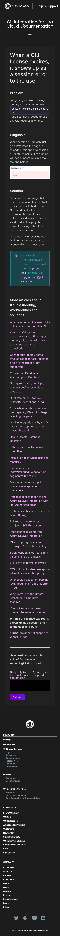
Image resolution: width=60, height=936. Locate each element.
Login (8, 752)
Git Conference (10, 821)
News (6, 887)
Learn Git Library (11, 813)
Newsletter (8, 833)
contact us (16, 677)
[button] (30, 33)
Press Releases (10, 899)
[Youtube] (34, 917)
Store (5, 848)
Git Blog (7, 817)
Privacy (7, 907)
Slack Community (11, 837)
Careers (7, 875)
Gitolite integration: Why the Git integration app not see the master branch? (29, 426)
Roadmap (10, 763)
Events (6, 895)
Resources (11, 755)
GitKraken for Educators (15, 844)
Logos (6, 903)
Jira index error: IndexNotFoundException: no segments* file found (28, 472)
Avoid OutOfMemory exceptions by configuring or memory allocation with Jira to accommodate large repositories (29, 340)
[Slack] (25, 917)
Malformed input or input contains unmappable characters (25, 486)
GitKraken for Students (14, 841)
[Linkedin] (43, 917)
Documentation (13, 758)
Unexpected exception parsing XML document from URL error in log (29, 583)
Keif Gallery (9, 852)
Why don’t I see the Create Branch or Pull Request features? (26, 598)
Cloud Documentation (16, 795)
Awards (7, 891)
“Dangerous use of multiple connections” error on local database (27, 387)
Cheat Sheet (12, 766)
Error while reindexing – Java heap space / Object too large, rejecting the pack (29, 412)
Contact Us (8, 867)
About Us (7, 871)
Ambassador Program (14, 825)
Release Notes (13, 761)
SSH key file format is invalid (28, 562)
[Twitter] (16, 917)
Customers (8, 829)
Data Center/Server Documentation (23, 798)
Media (6, 883)
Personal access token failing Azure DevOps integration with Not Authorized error (29, 500)
